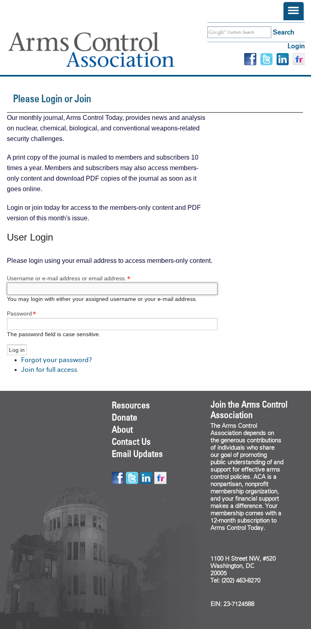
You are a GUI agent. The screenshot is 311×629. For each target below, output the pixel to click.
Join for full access (49, 369)
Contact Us (131, 441)
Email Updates (137, 453)
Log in (296, 46)
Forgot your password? (56, 360)
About (122, 429)
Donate (124, 417)
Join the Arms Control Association (249, 409)
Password (19, 313)
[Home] (103, 50)
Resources (131, 405)
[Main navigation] (293, 11)
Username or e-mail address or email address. (66, 278)
